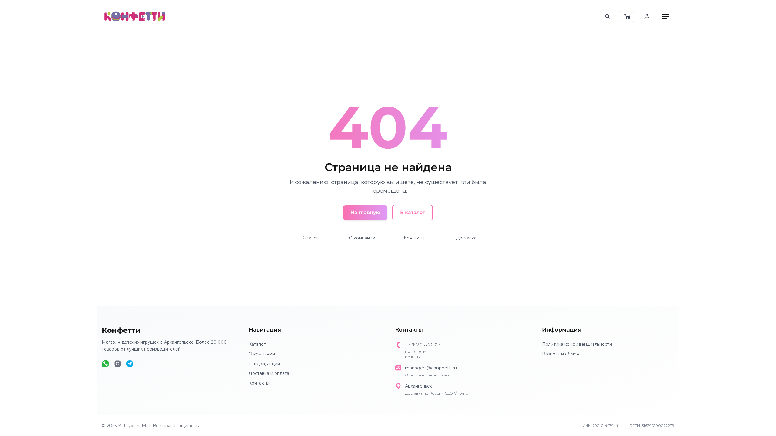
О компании (362, 238)
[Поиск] (607, 16)
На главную (365, 212)
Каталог (309, 238)
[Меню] (666, 16)
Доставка (466, 238)
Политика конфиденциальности (577, 344)
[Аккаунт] (646, 16)
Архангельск (418, 386)
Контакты (414, 238)
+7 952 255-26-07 (422, 345)
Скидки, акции (264, 363)
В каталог (412, 212)
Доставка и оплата (269, 373)
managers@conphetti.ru (431, 368)
